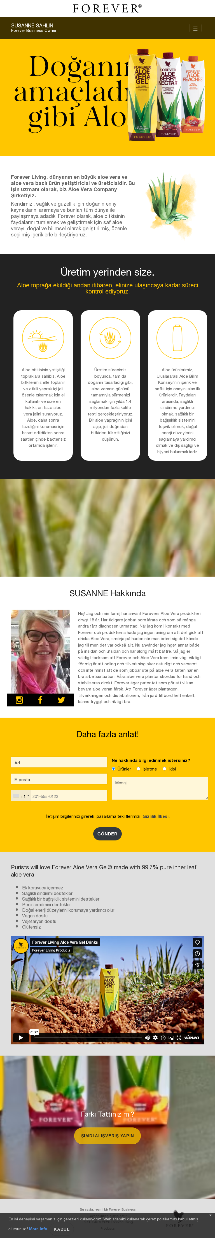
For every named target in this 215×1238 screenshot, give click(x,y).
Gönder (107, 833)
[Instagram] (19, 701)
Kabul (62, 1229)
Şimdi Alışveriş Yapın (107, 1135)
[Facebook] (40, 701)
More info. (39, 1229)
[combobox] (21, 795)
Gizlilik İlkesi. (155, 815)
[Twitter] (61, 701)
